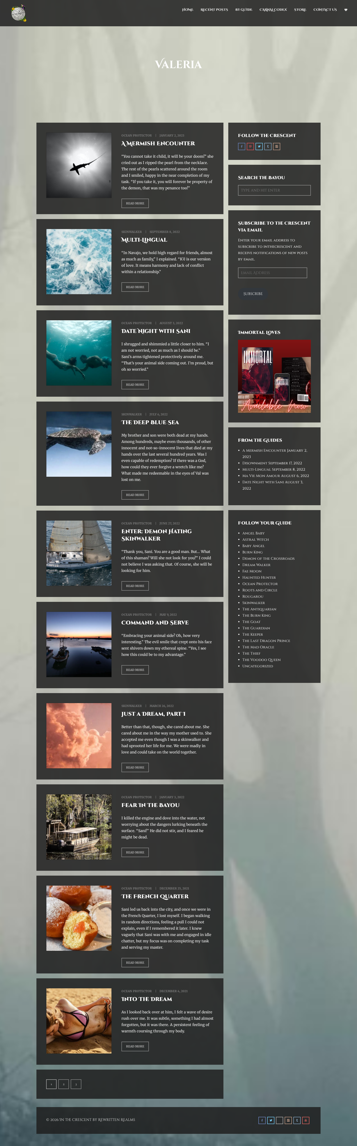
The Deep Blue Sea (150, 422)
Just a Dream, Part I (153, 714)
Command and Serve (155, 622)
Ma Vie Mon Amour (261, 475)
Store (300, 10)
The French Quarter (154, 896)
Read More (135, 203)
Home (187, 10)
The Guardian (256, 628)
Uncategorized (257, 666)
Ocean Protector (136, 135)
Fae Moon (252, 571)
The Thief (251, 653)
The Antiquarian (259, 609)
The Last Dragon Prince (266, 640)
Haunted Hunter (259, 577)
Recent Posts (214, 10)
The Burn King (256, 615)
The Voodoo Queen (261, 659)
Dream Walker (256, 565)
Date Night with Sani (155, 331)
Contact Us (325, 10)
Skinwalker (131, 232)
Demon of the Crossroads (268, 558)
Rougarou (253, 596)
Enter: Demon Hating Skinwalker (156, 535)
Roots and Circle (259, 590)
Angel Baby (253, 533)
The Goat (251, 621)
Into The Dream (146, 999)
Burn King (252, 552)
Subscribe (253, 293)
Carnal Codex (273, 10)
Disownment (254, 463)
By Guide (243, 10)
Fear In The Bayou (150, 805)
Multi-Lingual (144, 240)
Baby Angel (253, 546)
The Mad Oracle (258, 647)
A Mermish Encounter (158, 143)
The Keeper (252, 634)
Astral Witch (255, 539)
